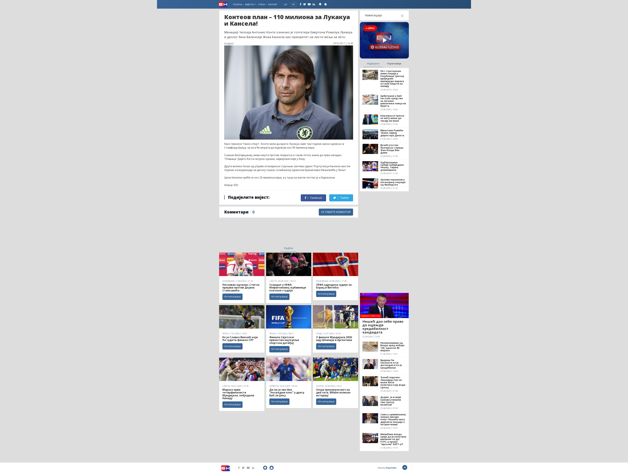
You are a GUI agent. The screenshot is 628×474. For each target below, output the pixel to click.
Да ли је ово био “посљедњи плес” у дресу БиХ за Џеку (286, 392)
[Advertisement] (262, 234)
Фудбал (288, 248)
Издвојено (373, 63)
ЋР (293, 4)
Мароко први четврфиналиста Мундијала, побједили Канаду (238, 394)
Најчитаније (394, 63)
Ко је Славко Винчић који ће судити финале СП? (240, 338)
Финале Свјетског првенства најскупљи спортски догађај (284, 340)
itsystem (391, 467)
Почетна (237, 4)
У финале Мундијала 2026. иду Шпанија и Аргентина (334, 338)
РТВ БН (261, 4)
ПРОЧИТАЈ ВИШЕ (232, 296)
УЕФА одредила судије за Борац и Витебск (334, 286)
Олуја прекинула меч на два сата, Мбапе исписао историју (333, 392)
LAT (285, 4)
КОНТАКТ (272, 4)
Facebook (316, 198)
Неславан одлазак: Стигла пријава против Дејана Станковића (240, 287)
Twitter (344, 198)
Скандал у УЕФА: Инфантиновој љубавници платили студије (287, 287)
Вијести (249, 4)
